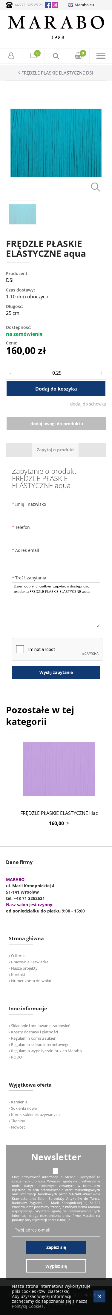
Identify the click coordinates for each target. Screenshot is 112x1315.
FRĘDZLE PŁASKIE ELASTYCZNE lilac (59, 813)
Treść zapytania (30, 578)
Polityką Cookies (28, 1306)
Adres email (27, 550)
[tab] (55, 450)
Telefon (22, 527)
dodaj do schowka (88, 404)
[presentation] (55, 450)
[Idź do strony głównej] (56, 39)
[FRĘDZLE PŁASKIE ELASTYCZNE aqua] (56, 191)
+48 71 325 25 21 (28, 4)
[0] (33, 56)
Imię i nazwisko (30, 504)
